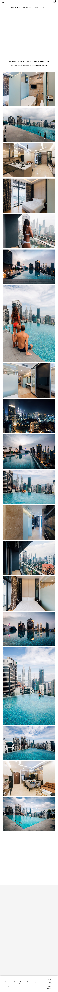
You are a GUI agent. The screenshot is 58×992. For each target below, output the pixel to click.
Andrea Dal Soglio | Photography (29, 7)
